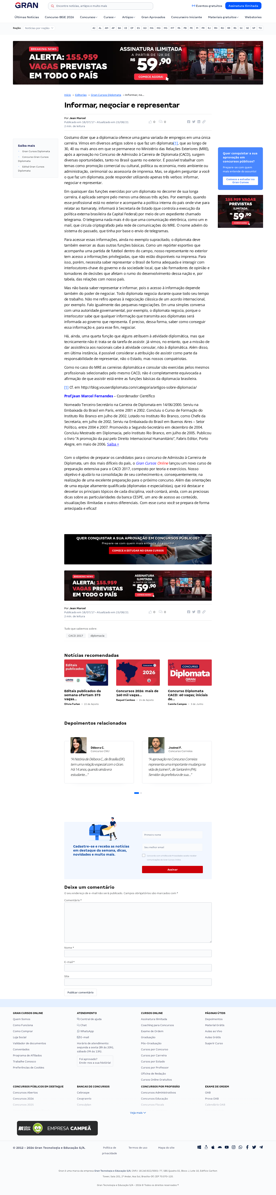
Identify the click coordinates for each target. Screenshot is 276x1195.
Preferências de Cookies (28, 1067)
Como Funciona (23, 1025)
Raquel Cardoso (125, 700)
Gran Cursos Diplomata (106, 94)
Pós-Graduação (151, 1043)
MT (172, 28)
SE (247, 28)
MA (151, 28)
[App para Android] (220, 1148)
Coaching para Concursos (157, 1025)
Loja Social (19, 1037)
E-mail (69, 962)
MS (165, 28)
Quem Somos (21, 1019)
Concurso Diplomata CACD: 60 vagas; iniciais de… (188, 695)
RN (215, 28)
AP (113, 28)
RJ (209, 28)
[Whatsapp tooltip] (240, 1148)
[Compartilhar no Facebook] (188, 122)
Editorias (81, 94)
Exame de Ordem (152, 1031)
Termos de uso (138, 1147)
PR (203, 28)
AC (94, 28)
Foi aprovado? (95, 1061)
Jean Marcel (77, 118)
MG (158, 28)
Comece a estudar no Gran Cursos (138, 550)
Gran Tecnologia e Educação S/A (112, 1171)
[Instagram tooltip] (234, 1148)
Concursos (87, 17)
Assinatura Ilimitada (243, 5)
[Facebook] (247, 1148)
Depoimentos (214, 1019)
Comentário (73, 900)
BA (119, 28)
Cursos (108, 17)
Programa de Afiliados (27, 1055)
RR (228, 28)
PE (191, 28)
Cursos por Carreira (154, 1055)
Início (67, 94)
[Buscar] (52, 6)
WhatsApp (87, 1031)
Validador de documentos (29, 1043)
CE (125, 28)
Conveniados (21, 1049)
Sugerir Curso (214, 1043)
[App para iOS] (213, 1148)
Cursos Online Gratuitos (156, 1079)
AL (100, 28)
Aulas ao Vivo (213, 1031)
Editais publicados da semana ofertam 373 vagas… (82, 695)
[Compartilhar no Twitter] (193, 122)
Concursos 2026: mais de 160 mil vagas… (137, 693)
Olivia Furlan (72, 704)
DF (132, 28)
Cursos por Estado (153, 1061)
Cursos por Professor (155, 1067)
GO (144, 28)
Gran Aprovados (153, 17)
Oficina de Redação (153, 1073)
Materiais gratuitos (222, 17)
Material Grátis (214, 1025)
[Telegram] (261, 1148)
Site (66, 976)
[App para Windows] (199, 1148)
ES (138, 28)
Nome (69, 947)
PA (179, 28)
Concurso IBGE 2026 (59, 17)
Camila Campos (177, 704)
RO (222, 28)
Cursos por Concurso (154, 1049)
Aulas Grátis (213, 1037)
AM (106, 28)
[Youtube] (227, 1148)
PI (197, 28)
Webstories (253, 17)
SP (253, 28)
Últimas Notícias (27, 17)
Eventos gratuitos (209, 5)
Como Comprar (23, 1031)
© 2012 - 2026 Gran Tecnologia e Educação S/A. (49, 1147)
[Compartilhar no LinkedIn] (198, 122)
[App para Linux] (206, 1148)
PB (185, 28)
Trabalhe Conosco (24, 1061)
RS (235, 28)
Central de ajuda (91, 1019)
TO (260, 28)
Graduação (148, 1037)
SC (241, 28)
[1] (175, 143)
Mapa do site (166, 1147)
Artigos (127, 17)
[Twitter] (254, 1148)
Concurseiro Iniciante (186, 17)
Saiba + (113, 444)
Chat (83, 1025)
